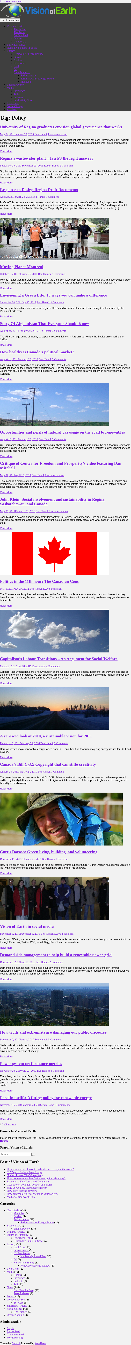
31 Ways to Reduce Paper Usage (24, 1172)
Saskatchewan (28, 75)
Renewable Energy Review (28, 53)
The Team (19, 32)
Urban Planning (15, 1314)
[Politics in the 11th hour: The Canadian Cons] (54, 574)
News (10, 1287)
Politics (11, 1296)
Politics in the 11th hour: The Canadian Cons (39, 581)
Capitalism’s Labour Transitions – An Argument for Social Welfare (59, 659)
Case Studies (14, 1210)
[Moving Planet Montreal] (54, 259)
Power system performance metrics (31, 1063)
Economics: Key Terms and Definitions (28, 1181)
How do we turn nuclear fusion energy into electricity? (36, 1178)
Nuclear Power (22, 1253)
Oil (15, 69)
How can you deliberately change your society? (32, 1193)
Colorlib (16, 1343)
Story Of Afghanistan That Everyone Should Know (44, 323)
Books (17, 1274)
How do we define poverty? (22, 1190)
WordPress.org (15, 1337)
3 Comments (58, 274)
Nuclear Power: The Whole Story (25, 1175)
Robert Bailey (51, 165)
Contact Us (20, 41)
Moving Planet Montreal (21, 266)
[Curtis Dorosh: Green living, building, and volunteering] (61, 844)
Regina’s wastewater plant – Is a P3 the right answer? (46, 158)
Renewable (20, 63)
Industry (11, 1244)
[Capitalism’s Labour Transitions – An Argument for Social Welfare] (54, 651)
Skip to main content (11, 1)
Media (10, 87)
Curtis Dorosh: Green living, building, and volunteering (48, 852)
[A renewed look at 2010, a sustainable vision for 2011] (54, 728)
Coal (16, 66)
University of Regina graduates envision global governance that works (61, 127)
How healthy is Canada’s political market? (37, 352)
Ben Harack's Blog (24, 1290)
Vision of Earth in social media (27, 926)
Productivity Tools (23, 100)
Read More (6, 151)
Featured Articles (16, 1231)
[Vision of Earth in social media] (54, 919)
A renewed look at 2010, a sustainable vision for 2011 (46, 736)
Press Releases (21, 1293)
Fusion (17, 56)
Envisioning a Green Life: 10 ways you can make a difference (53, 295)
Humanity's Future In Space (29, 1240)
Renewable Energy (24, 1262)
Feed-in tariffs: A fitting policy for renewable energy (46, 1097)
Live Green (13, 103)
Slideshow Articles (17, 1305)
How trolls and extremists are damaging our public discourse (53, 1032)
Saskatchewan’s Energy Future (37, 78)
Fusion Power (21, 1250)
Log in (10, 1328)
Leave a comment (57, 134)
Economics (13, 1225)
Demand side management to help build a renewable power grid (56, 955)
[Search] (33, 1155)
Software (18, 97)
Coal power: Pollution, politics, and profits (29, 1184)
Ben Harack (40, 134)
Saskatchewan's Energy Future (37, 1222)
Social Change (15, 106)
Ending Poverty (15, 84)
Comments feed (15, 1334)
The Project (20, 29)
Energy (11, 50)
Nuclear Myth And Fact (33, 1256)
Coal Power (20, 1247)
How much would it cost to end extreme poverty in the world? (40, 1169)
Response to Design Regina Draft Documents (39, 189)
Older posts (10, 1124)
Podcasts (18, 1281)
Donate (17, 38)
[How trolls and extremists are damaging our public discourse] (54, 1024)
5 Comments (63, 1104)
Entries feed (13, 1331)
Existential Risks (16, 44)
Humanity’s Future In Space (22, 47)
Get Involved (21, 35)
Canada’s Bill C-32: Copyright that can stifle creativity (48, 764)
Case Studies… (22, 72)
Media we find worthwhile (21, 1196)
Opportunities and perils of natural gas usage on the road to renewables (62, 432)
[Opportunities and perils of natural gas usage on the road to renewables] (54, 424)
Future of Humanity (17, 1234)
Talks (16, 93)
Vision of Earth (15, 26)
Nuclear (18, 60)
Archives (12, 109)
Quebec (18, 1216)
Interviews (19, 90)
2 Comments (66, 165)
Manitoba (25, 81)
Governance (20, 1311)
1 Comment (52, 196)
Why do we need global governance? (27, 1187)
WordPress (40, 1343)
